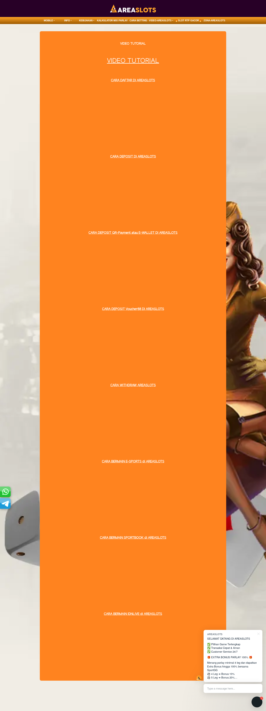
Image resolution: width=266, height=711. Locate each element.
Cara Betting (138, 20)
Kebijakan (85, 20)
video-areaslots (160, 20)
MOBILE (48, 20)
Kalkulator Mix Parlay (112, 20)
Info (67, 20)
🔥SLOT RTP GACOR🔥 (188, 20)
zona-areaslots (214, 20)
